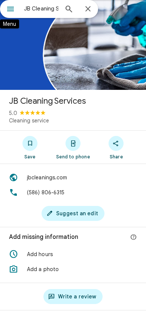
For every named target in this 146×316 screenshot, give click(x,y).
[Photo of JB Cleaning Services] (73, 45)
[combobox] (41, 8)
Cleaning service (29, 120)
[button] (73, 254)
